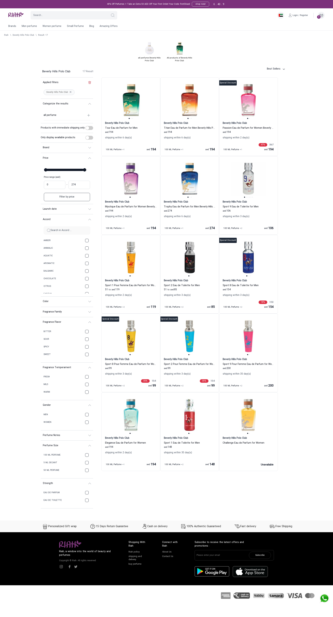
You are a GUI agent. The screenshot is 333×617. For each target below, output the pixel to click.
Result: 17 (43, 35)
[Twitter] (76, 567)
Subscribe (259, 555)
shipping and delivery (135, 558)
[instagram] (61, 567)
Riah (6, 35)
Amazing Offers (109, 26)
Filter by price (66, 197)
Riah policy (134, 552)
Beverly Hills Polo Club (23, 35)
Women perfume (51, 26)
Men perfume (29, 26)
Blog (91, 26)
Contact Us (167, 556)
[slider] (45, 170)
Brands (12, 26)
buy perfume (135, 564)
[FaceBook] (69, 567)
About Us (167, 552)
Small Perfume (75, 26)
